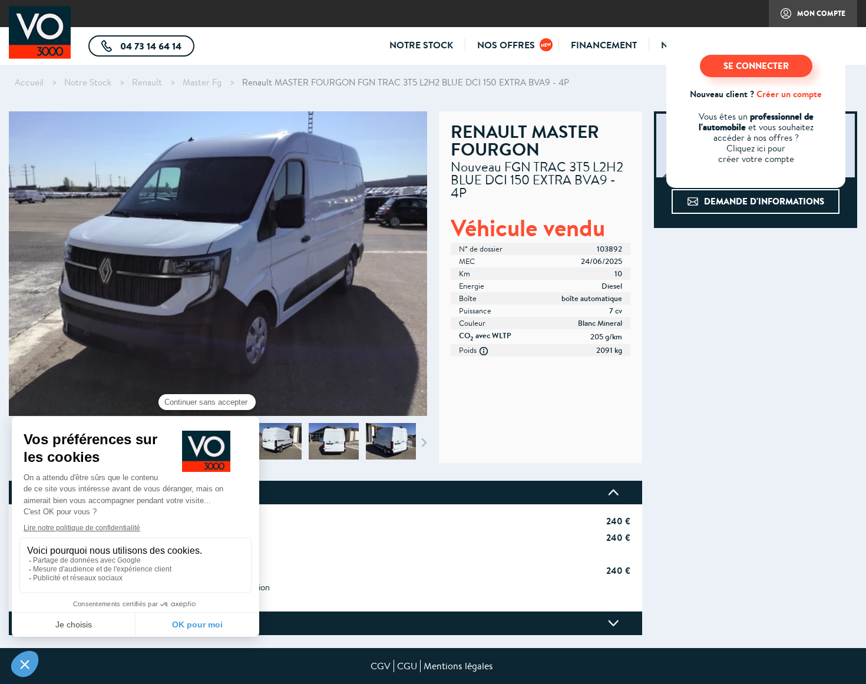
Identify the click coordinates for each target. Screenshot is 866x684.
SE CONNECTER (756, 66)
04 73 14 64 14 (156, 48)
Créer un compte (789, 94)
